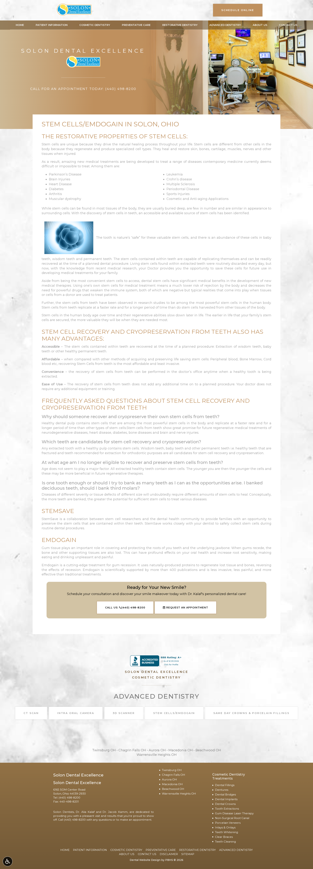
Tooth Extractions (227, 808)
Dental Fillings (224, 785)
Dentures (221, 789)
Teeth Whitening (226, 832)
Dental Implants (226, 799)
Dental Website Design (145, 860)
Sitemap (187, 854)
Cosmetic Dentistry (94, 25)
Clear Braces (224, 837)
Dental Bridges (225, 794)
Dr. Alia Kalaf (85, 812)
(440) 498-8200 (69, 797)
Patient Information (52, 25)
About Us (260, 25)
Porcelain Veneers (228, 822)
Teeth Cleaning (225, 841)
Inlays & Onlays (225, 827)
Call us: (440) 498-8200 (125, 607)
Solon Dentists (63, 812)
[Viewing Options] (7, 861)
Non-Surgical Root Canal (232, 818)
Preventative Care (136, 25)
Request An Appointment (186, 607)
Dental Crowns (225, 804)
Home (20, 25)
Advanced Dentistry (225, 25)
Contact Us (288, 25)
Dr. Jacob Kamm (115, 812)
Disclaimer (169, 854)
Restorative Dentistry (180, 25)
